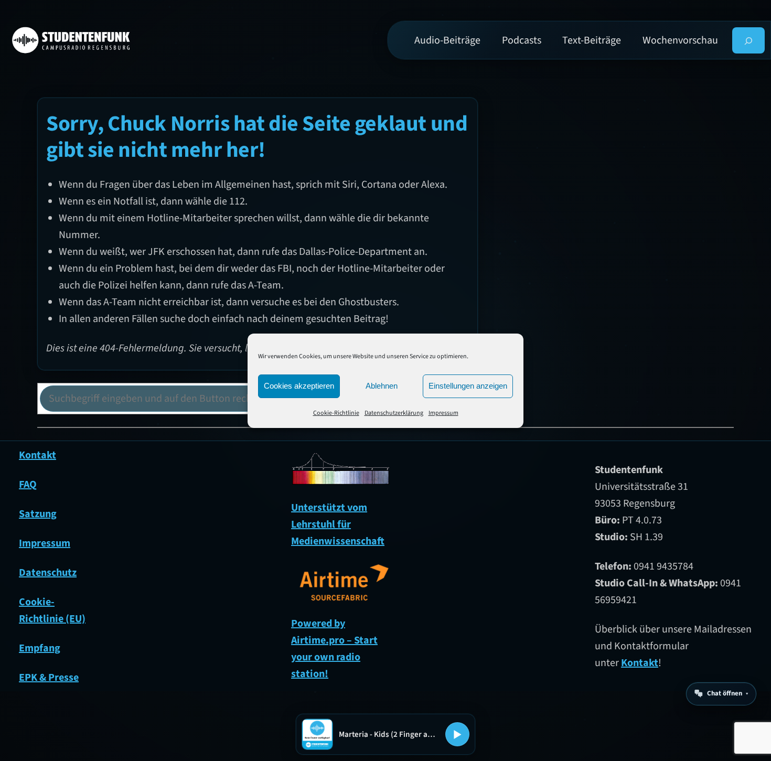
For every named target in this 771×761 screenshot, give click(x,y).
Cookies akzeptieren (299, 385)
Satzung (38, 514)
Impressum (443, 413)
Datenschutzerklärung (394, 413)
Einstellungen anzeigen (468, 385)
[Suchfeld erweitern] (748, 40)
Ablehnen (382, 385)
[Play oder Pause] (457, 734)
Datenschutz (48, 572)
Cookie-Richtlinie (336, 413)
